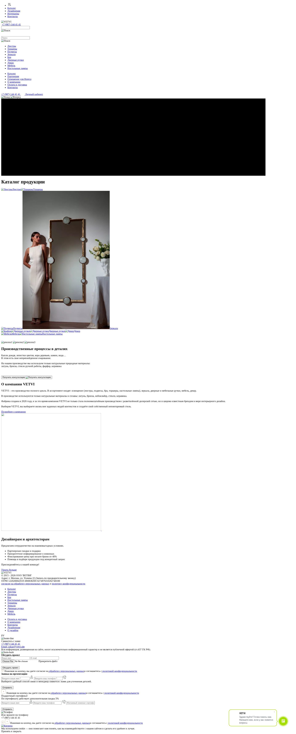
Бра (9, 57)
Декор (10, 62)
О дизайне (12, 630)
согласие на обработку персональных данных (25, 583)
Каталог (11, 8)
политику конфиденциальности (68, 583)
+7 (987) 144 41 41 (10, 94)
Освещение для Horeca (19, 79)
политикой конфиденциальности (119, 671)
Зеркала (11, 54)
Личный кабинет (34, 94)
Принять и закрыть (11, 731)
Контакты (12, 16)
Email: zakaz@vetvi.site (13, 646)
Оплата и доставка (17, 84)
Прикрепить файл (48, 661)
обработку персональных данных (66, 671)
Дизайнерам (13, 11)
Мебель (11, 65)
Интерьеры (13, 13)
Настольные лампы (17, 68)
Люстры (11, 46)
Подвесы (12, 51)
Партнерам (13, 76)
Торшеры (12, 49)
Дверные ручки (15, 60)
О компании (13, 82)
